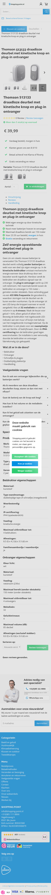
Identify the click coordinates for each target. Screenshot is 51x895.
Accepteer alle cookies (25, 456)
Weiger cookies (25, 471)
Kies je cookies (25, 464)
